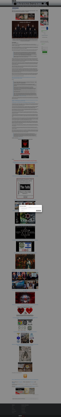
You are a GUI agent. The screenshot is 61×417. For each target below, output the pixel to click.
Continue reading (38, 210)
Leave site (22, 210)
